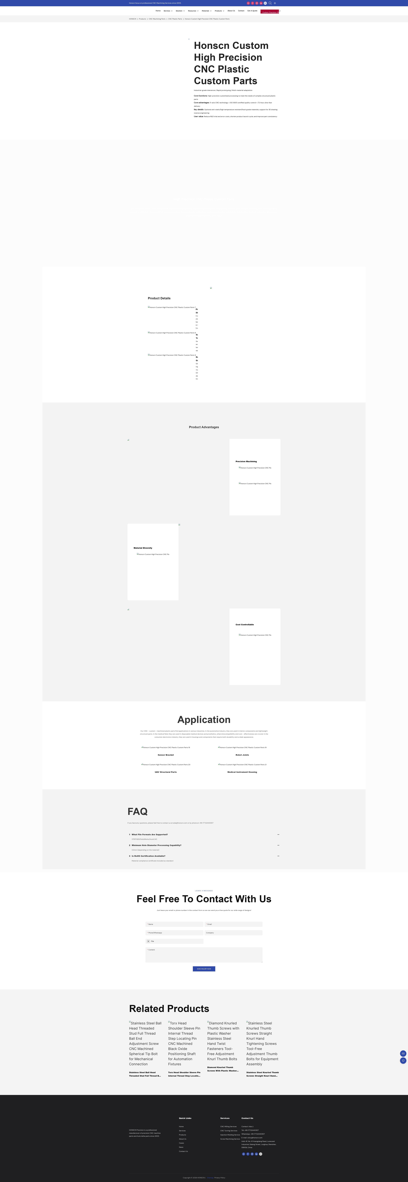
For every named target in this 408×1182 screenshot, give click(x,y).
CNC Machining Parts (157, 19)
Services (182, 1131)
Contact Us (183, 1151)
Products (142, 19)
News (181, 1147)
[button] (279, 11)
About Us (182, 1139)
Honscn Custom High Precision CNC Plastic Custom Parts (207, 19)
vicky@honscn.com (254, 1138)
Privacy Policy (219, 1178)
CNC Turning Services (228, 1131)
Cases (181, 1143)
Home (181, 1126)
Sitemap (210, 1178)
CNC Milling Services (228, 1126)
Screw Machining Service (230, 1139)
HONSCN (132, 19)
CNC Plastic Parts (175, 19)
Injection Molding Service (230, 1135)
